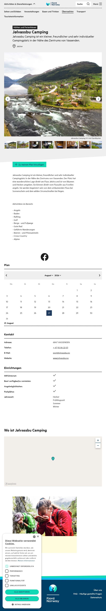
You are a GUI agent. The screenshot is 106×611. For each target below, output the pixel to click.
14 (63, 301)
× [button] (38, 537)
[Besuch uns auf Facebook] (44, 257)
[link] (98, 590)
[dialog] (22, 570)
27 (49, 312)
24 (7, 312)
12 (35, 301)
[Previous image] (7, 99)
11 (21, 301)
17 (7, 307)
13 (49, 301)
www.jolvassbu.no (61, 358)
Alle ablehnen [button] (22, 599)
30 (91, 312)
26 (35, 312)
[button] (22, 604)
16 (91, 301)
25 (21, 312)
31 (7, 318)
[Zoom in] (98, 440)
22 (77, 307)
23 (91, 307)
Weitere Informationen (26, 561)
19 (35, 307)
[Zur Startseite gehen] (53, 4)
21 (63, 307)
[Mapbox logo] (10, 483)
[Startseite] (53, 593)
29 (77, 312)
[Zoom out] (98, 445)
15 (77, 301)
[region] (53, 461)
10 (7, 301)
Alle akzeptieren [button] (22, 592)
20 (49, 307)
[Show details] (53, 459)
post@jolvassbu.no (61, 352)
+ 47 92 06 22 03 (60, 347)
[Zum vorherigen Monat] (6, 275)
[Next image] (98, 99)
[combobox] (34, 536)
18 (21, 307)
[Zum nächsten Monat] (99, 275)
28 (63, 312)
